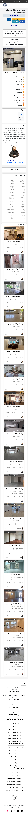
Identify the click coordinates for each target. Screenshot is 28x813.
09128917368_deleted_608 (13, 162)
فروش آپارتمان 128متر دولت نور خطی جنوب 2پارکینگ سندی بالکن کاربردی (14, 351)
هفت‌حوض (23, 212)
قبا (24, 218)
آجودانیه (23, 191)
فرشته (23, 204)
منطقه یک (22, 21)
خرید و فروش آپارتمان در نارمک (16, 741)
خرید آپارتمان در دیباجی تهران (16, 787)
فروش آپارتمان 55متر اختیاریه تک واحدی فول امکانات (14, 406)
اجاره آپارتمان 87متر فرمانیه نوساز (16, 461)
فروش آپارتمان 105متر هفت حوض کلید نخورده (14, 489)
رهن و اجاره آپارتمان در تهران (10, 448)
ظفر (24, 198)
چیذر (13, 206)
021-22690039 (13, 707)
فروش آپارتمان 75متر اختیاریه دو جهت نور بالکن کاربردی (14, 241)
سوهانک (12, 192)
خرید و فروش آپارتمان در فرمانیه (15, 726)
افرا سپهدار (11, 160)
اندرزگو (12, 183)
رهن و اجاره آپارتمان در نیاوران (16, 747)
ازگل (24, 189)
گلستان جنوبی (11, 212)
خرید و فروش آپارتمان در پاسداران (15, 738)
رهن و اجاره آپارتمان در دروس (16, 760)
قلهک (12, 184)
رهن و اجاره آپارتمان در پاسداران (15, 763)
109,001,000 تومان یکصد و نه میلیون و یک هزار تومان (14, 43)
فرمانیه (23, 180)
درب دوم (23, 206)
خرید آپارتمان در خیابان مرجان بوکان (15, 778)
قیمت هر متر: (14, 41)
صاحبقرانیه (12, 211)
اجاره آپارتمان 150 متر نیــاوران (16, 662)
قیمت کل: (14, 33)
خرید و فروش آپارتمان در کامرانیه (15, 732)
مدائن (12, 215)
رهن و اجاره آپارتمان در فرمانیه (16, 751)
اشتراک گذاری (13, 170)
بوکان (24, 209)
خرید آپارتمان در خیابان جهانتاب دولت (14, 775)
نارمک (23, 214)
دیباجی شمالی (15, 21)
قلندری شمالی (11, 204)
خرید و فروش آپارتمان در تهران (18, 20)
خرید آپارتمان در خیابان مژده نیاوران (15, 772)
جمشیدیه (23, 203)
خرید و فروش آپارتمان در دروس (16, 735)
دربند (24, 184)
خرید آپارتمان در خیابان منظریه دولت (14, 790)
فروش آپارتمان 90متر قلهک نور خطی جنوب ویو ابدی (14, 296)
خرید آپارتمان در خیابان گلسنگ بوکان (14, 784)
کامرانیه (23, 194)
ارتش (24, 200)
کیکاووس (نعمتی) (10, 209)
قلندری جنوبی (11, 197)
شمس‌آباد (12, 191)
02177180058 (13, 715)
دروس (12, 194)
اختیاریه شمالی (11, 198)
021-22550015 (13, 692)
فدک (13, 214)
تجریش (23, 201)
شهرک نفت (11, 201)
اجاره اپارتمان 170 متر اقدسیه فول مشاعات (14, 633)
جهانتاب (12, 200)
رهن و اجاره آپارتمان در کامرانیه (16, 757)
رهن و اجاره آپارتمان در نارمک (16, 766)
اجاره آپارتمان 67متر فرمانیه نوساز (16, 518)
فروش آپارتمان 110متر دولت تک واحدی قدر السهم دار (14, 379)
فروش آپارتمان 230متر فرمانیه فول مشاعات (14, 545)
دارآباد (12, 188)
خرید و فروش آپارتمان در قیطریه (15, 729)
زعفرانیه (12, 195)
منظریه (23, 195)
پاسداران (12, 186)
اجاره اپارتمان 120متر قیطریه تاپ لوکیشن (14, 604)
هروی (12, 189)
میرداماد (12, 218)
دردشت (23, 215)
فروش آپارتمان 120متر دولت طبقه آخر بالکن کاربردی (14, 434)
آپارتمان (8, 20)
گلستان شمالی (22, 211)
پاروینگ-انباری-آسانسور (21, 118)
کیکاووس (23, 197)
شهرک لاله (12, 207)
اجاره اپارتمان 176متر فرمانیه (17, 574)
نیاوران (12, 180)
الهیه (13, 203)
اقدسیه (23, 186)
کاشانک (23, 217)
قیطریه (23, 188)
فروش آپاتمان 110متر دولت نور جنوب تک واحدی (14, 269)
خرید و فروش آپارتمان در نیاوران (16, 723)
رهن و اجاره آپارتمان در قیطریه (16, 754)
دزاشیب (23, 183)
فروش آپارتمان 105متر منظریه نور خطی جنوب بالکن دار (14, 324)
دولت (24, 192)
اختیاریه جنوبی (11, 181)
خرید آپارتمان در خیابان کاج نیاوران (15, 781)
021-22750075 (13, 700)
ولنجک (23, 207)
